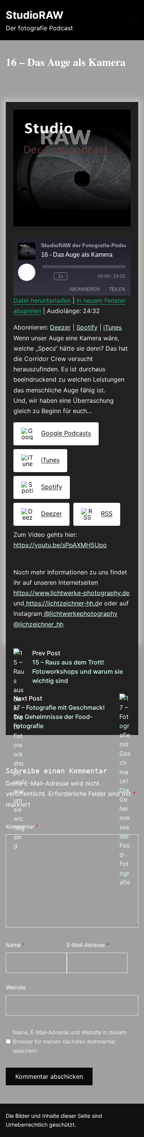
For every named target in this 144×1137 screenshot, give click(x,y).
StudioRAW (34, 15)
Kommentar (22, 826)
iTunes (112, 327)
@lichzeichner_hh (38, 624)
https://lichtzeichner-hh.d (61, 603)
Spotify (87, 327)
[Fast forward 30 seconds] (77, 276)
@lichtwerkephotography (80, 613)
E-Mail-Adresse (88, 945)
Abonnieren (84, 289)
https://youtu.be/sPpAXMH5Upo (60, 545)
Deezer (60, 327)
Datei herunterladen (42, 300)
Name (15, 945)
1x (60, 276)
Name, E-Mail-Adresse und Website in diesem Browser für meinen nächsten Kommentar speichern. (70, 1041)
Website (16, 987)
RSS (107, 514)
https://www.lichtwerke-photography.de (71, 593)
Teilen (117, 289)
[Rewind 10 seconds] (46, 276)
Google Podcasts (66, 433)
